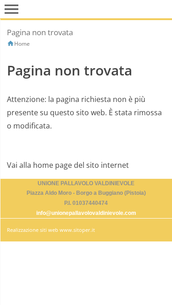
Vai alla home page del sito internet (68, 165)
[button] (11, 9)
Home (22, 44)
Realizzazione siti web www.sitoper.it (51, 229)
